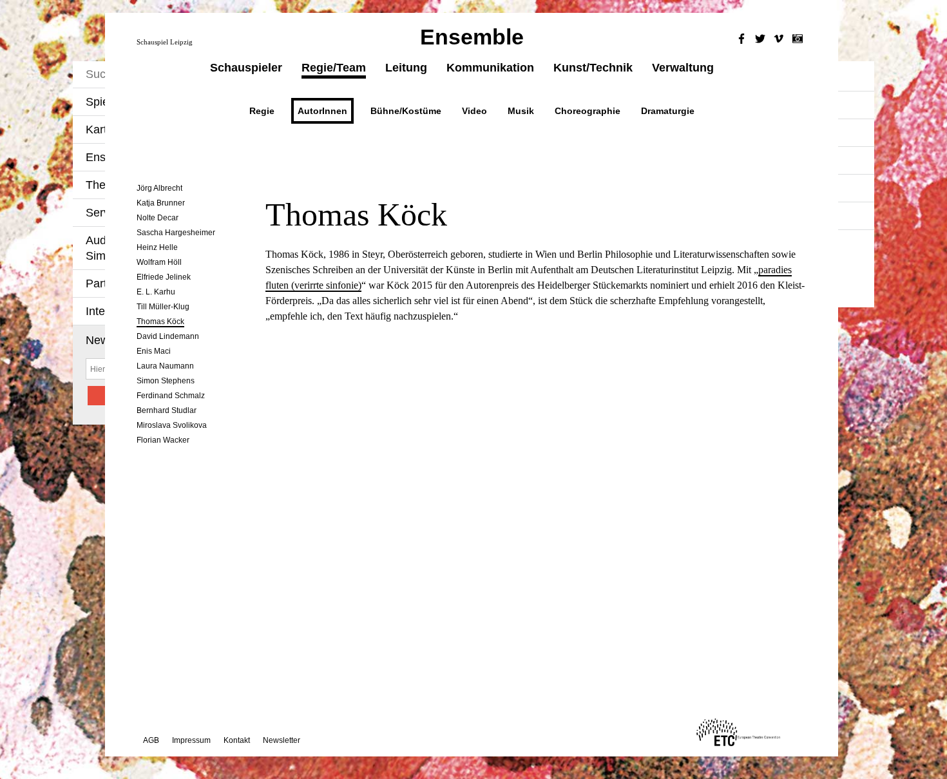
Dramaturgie (667, 111)
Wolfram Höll (159, 262)
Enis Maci (154, 351)
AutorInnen (322, 111)
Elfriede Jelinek (164, 277)
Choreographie (587, 111)
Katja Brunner (161, 202)
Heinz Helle (157, 247)
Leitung (406, 67)
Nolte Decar (157, 217)
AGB (151, 740)
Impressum (191, 740)
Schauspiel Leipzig (165, 42)
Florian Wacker (163, 440)
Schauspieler (246, 67)
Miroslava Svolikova (172, 425)
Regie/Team (333, 67)
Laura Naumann (165, 365)
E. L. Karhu (156, 291)
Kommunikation (490, 67)
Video (474, 111)
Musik (521, 111)
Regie (261, 111)
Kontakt (237, 740)
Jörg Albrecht (159, 188)
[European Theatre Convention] (738, 742)
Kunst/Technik (593, 67)
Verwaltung (683, 67)
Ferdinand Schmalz (171, 395)
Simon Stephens (166, 380)
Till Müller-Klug (163, 306)
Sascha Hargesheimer (176, 232)
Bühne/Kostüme (405, 111)
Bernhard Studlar (166, 410)
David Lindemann (168, 336)
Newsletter (281, 740)
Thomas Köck (160, 321)
